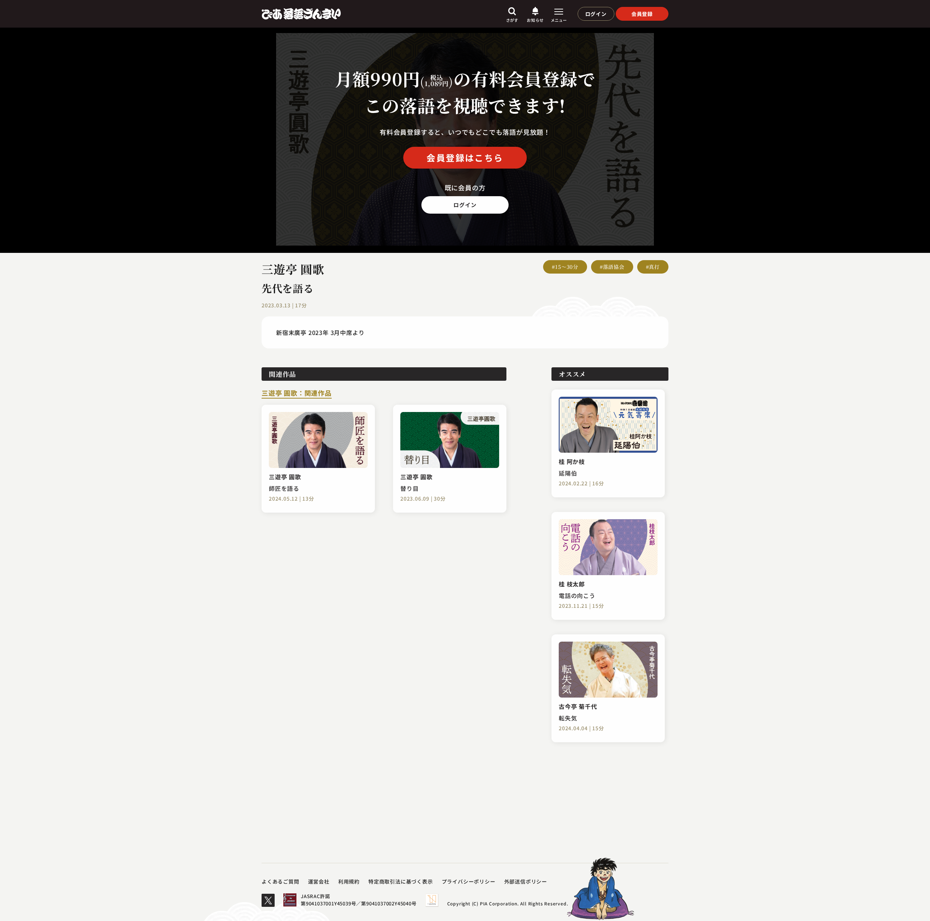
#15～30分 (565, 266)
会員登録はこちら (464, 157)
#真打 (653, 266)
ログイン (596, 13)
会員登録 (642, 13)
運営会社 (318, 881)
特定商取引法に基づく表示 (400, 881)
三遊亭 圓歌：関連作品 (297, 393)
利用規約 (349, 881)
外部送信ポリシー (525, 881)
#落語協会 (612, 266)
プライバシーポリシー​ (469, 881)
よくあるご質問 (280, 881)
